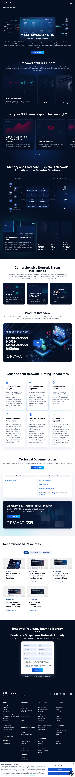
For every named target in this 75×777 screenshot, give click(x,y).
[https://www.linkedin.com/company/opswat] (57, 694)
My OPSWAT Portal (24, 743)
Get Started (37, 52)
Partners (24, 755)
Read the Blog (33, 582)
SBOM (39, 722)
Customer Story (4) (35, 552)
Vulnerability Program (25, 750)
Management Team (59, 707)
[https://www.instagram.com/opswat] (54, 694)
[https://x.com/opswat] (67, 694)
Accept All (60, 773)
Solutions (24, 702)
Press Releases (59, 732)
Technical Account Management (27, 734)
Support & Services (28, 727)
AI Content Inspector (42, 707)
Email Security (6, 722)
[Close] (73, 763)
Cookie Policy (32, 775)
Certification (23, 757)
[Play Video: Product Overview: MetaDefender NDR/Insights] (37, 343)
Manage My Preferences (60, 765)
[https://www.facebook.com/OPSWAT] (50, 694)
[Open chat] (71, 773)
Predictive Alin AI (41, 705)
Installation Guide (10, 480)
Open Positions (59, 718)
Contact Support (24, 730)
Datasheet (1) (46, 552)
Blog (57, 728)
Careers (57, 716)
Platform (6, 702)
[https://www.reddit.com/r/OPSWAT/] (61, 694)
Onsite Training (41, 745)
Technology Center (41, 731)
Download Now (10, 582)
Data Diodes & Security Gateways (9, 731)
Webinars (57, 739)
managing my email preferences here (33, 666)
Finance (22, 720)
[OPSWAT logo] (9, 2)
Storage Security (6, 707)
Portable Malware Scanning (8, 736)
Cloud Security (5, 709)
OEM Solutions (6, 734)
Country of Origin (41, 727)
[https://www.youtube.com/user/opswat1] (71, 694)
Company (59, 702)
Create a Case (23, 732)
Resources (40, 752)
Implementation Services (25, 741)
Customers (58, 709)
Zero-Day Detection (6, 720)
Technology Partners (24, 759)
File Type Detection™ (42, 714)
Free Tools (58, 745)
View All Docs (37, 467)
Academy (42, 739)
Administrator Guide (45, 488)
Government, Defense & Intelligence (27, 713)
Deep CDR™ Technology (42, 711)
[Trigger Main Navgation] (71, 3)
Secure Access (6, 718)
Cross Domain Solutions (7, 729)
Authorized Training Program (43, 750)
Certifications (40, 743)
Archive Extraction (41, 729)
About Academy (41, 741)
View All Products (6, 743)
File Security (5, 705)
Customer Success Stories (61, 730)
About (57, 705)
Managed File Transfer (7, 725)
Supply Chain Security (7, 711)
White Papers (58, 743)
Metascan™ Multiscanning (43, 709)
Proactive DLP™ (41, 716)
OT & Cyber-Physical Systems (8, 727)
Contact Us (58, 720)
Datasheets (58, 741)
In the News (58, 734)
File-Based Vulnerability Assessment (45, 725)
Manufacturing (23, 722)
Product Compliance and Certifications (63, 714)
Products (6, 741)
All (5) (26, 552)
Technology (42, 702)
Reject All (60, 769)
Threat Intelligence (41, 720)
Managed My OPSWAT (25, 739)
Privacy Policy (35, 664)
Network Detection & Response (9, 714)
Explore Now (13, 516)
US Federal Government (25, 716)
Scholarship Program (42, 748)
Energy (22, 718)
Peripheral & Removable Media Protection (11, 716)
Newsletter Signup (59, 711)
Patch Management (24, 708)
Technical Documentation (25, 745)
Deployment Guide (45, 480)
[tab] (35, 154)
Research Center (41, 734)
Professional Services (25, 736)
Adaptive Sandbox (41, 718)
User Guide (43, 484)
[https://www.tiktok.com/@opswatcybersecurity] (64, 694)
